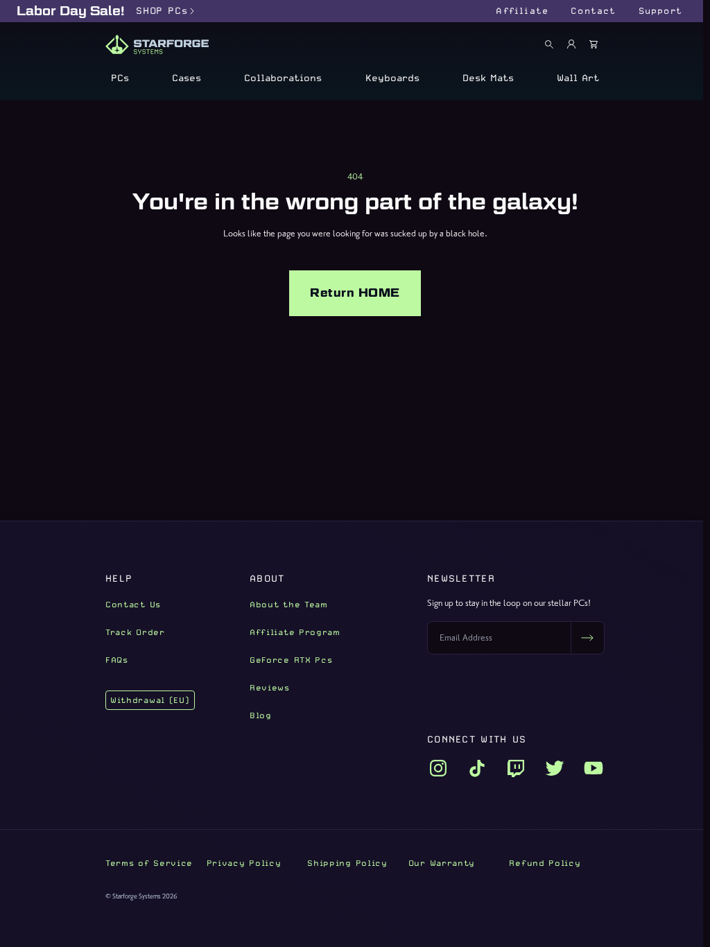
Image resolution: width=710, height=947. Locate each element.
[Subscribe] (587, 638)
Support (660, 11)
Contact (593, 11)
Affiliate (522, 11)
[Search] (549, 44)
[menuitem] (120, 77)
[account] (571, 44)
